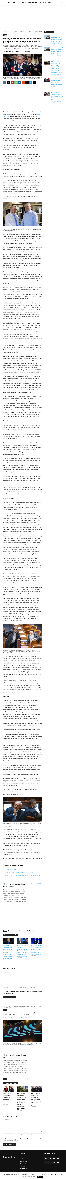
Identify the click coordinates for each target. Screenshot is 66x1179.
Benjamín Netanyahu (12, 930)
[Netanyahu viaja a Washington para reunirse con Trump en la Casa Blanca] (47, 37)
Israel (8, 31)
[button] (61, 2)
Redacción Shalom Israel (12, 51)
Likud (20, 930)
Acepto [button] (40, 1176)
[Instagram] (46, 1158)
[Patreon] (54, 1158)
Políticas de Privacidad (29, 1176)
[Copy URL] (34, 82)
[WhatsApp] (16, 82)
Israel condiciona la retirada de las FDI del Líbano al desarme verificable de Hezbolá (56, 82)
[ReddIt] (23, 82)
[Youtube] (58, 1162)
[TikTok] (46, 1162)
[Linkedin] (19, 82)
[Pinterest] (12, 82)
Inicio (4, 31)
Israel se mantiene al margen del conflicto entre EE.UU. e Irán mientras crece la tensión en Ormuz (57, 51)
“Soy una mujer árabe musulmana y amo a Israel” (20, 872)
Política (24, 930)
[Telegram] (30, 82)
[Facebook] (4, 82)
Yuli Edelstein (30, 930)
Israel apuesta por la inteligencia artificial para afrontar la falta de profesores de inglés (57, 96)
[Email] (27, 82)
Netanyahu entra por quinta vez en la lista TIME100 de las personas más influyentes (36, 949)
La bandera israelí (10, 869)
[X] (8, 82)
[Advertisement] (33, 19)
